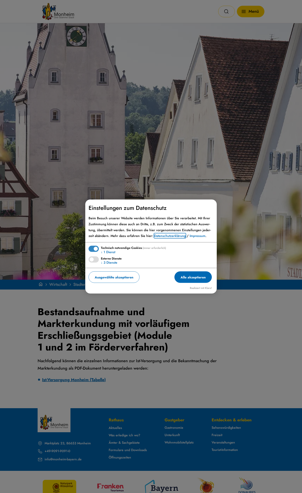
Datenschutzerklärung (170, 235)
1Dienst (108, 252)
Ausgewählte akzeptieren (114, 277)
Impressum (197, 235)
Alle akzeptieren (193, 277)
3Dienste (109, 262)
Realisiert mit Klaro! (201, 288)
